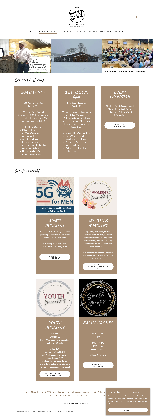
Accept (127, 410)
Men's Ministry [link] (52, 396)
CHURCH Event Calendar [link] (55, 392)
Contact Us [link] (102, 396)
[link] (76, 17)
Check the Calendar (120, 125)
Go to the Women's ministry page (98, 267)
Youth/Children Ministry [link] (69, 396)
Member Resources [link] (74, 32)
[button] (136, 17)
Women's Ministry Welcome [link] (94, 392)
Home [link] (33, 32)
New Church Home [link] (88, 396)
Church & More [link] (48, 32)
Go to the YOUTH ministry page (54, 374)
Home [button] (27, 392)
